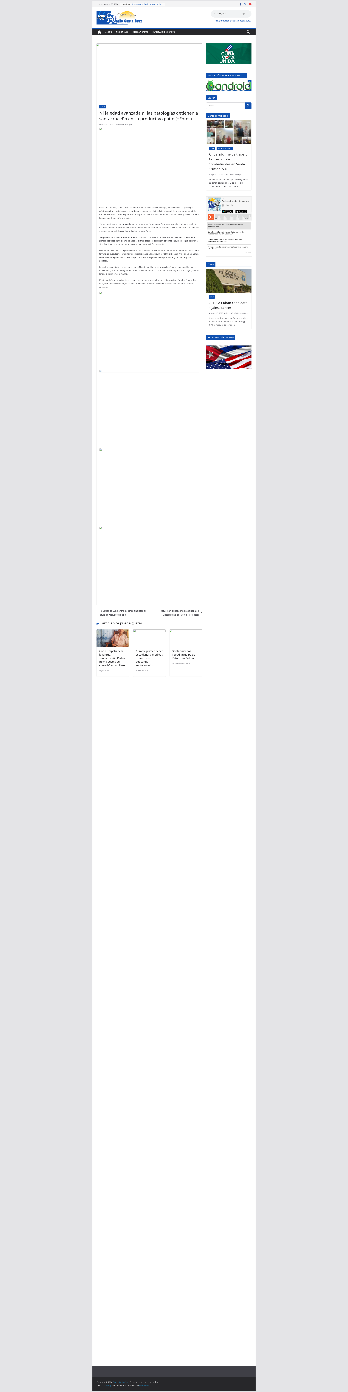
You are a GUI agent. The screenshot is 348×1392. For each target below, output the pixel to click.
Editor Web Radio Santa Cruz (237, 313)
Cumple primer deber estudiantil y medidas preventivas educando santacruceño (149, 658)
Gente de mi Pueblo (225, 148)
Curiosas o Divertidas (163, 32)
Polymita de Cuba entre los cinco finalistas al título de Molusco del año (123, 612)
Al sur (108, 32)
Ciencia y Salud (140, 32)
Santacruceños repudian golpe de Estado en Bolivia (183, 654)
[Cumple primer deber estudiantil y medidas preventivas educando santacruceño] (149, 631)
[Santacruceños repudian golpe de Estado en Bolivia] (186, 631)
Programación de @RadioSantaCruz (233, 20)
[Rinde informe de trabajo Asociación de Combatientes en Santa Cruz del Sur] (228, 132)
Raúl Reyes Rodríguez (124, 124)
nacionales (122, 32)
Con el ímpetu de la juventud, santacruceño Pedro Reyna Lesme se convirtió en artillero (112, 658)
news (212, 297)
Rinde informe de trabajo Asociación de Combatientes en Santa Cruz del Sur (228, 161)
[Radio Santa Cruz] (100, 32)
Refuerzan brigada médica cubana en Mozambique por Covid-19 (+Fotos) (180, 612)
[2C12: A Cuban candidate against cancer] (228, 281)
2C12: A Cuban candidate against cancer (228, 305)
